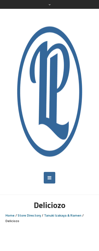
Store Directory (29, 215)
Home (10, 215)
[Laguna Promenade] (49, 90)
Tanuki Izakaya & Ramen (62, 215)
